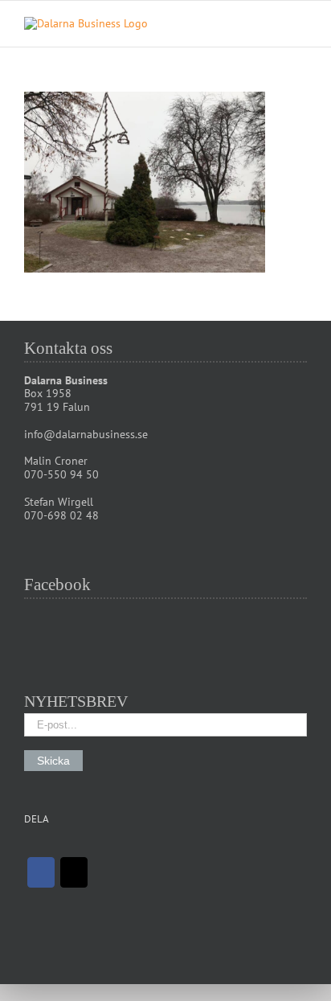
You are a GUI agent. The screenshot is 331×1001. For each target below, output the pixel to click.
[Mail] (74, 872)
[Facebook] (41, 872)
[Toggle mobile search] (271, 25)
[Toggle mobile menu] (300, 25)
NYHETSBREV (76, 701)
